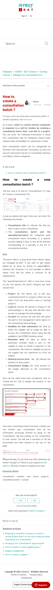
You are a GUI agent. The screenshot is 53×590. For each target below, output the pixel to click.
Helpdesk (7, 71)
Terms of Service (18, 575)
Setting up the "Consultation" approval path (24, 543)
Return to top (9, 521)
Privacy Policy (36, 575)
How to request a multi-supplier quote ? (23, 547)
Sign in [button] (24, 16)
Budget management (14, 551)
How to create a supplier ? (17, 554)
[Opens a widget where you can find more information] (41, 585)
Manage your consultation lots (27, 75)
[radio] (19, 500)
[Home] (27, 7)
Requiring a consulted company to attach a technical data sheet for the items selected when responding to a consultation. (27, 536)
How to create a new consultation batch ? (27, 173)
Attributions (26, 578)
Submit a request (37, 511)
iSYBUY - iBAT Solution (26, 71)
